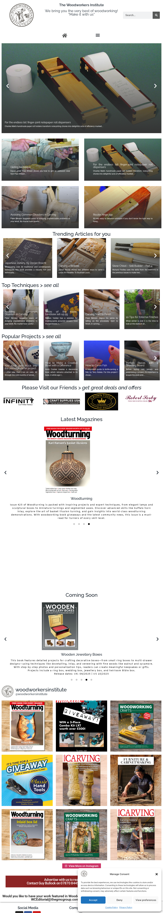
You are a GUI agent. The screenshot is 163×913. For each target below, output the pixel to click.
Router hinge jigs (14, 122)
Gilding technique (21, 167)
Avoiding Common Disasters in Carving (33, 214)
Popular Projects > (31, 336)
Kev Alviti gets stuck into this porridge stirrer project (21, 367)
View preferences (146, 900)
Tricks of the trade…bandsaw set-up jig (61, 313)
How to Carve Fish (96, 365)
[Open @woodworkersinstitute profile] (8, 691)
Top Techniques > (30, 285)
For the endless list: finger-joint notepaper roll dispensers (123, 166)
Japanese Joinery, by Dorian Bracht (25, 263)
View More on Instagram (83, 866)
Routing (81, 654)
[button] (156, 874)
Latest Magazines (82, 419)
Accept (93, 900)
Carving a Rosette (69, 265)
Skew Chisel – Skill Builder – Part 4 (132, 265)
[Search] (156, 15)
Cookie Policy (111, 907)
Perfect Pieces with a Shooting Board (142, 364)
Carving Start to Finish (98, 314)
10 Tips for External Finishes (142, 317)
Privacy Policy (125, 907)
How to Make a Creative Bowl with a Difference (61, 364)
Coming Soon (82, 595)
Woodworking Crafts (82, 493)
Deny (120, 900)
